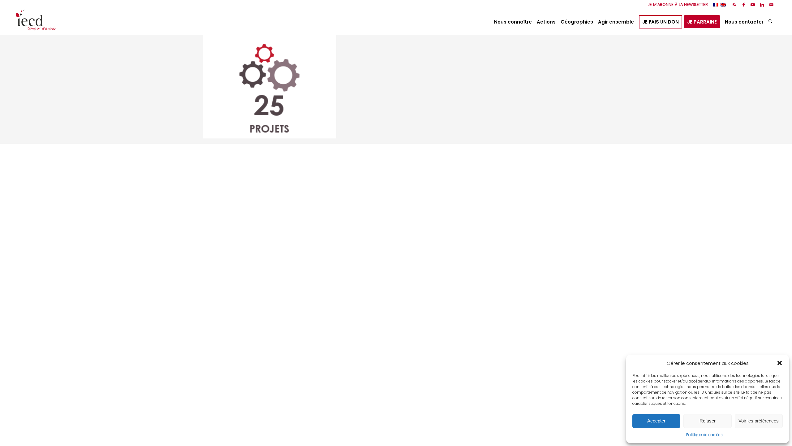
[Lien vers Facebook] (743, 4)
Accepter (656, 420)
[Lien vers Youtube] (752, 4)
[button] (780, 363)
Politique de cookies (704, 434)
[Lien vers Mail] (771, 4)
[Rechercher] (771, 22)
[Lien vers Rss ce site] (734, 4)
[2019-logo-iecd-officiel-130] (36, 22)
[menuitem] (676, 4)
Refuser (707, 420)
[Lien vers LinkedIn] (762, 4)
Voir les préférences (758, 420)
